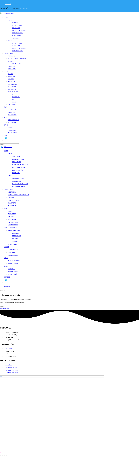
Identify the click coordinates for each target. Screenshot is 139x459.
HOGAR (7, 208)
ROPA (6, 151)
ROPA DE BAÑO (17, 170)
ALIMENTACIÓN (14, 230)
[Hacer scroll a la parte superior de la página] (0, 452)
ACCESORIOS (13, 225)
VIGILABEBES (13, 222)
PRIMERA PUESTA (18, 167)
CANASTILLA (9, 189)
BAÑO (6, 266)
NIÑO (10, 175)
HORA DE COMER (10, 227)
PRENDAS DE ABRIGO (20, 164)
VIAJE (6, 258)
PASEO (6, 247)
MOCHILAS (12, 252)
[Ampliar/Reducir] (0, 455)
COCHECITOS (13, 249)
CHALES (11, 197)
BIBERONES (16, 236)
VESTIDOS (16, 173)
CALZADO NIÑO (18, 178)
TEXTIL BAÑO (13, 274)
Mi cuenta (8, 4)
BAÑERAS (11, 269)
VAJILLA (15, 238)
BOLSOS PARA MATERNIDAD (18, 195)
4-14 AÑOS (16, 156)
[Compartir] (4, 455)
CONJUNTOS (16, 162)
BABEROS (15, 233)
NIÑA (10, 153)
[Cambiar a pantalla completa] (2, 455)
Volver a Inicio (4, 308)
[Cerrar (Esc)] (6, 455)
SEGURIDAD (12, 219)
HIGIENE (11, 217)
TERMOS (15, 241)
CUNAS (10, 211)
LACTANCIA (12, 244)
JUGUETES (12, 214)
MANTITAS (12, 203)
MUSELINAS (12, 206)
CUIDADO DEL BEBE (15, 200)
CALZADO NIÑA (18, 159)
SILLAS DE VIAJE (14, 260)
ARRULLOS (12, 192)
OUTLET (7, 277)
